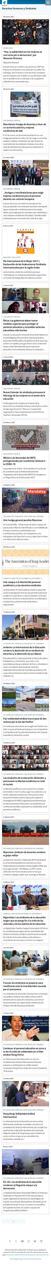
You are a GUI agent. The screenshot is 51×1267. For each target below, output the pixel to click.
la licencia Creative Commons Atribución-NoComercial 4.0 (27, 1255)
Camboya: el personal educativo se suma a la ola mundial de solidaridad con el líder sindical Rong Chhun (25, 1042)
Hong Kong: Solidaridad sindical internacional (25, 1109)
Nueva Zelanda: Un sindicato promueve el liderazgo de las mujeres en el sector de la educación (25, 386)
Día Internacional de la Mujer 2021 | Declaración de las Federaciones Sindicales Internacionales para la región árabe (25, 252)
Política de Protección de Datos (29, 1259)
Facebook (9, 1241)
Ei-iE (3, 3)
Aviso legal (14, 1259)
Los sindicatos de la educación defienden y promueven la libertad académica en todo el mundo (25, 776)
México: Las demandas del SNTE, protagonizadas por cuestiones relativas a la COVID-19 (25, 450)
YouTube (22, 1241)
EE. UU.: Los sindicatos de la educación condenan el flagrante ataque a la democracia (25, 1178)
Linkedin (41, 1241)
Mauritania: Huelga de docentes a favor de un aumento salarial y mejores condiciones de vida (25, 119)
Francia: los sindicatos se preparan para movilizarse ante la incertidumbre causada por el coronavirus (25, 976)
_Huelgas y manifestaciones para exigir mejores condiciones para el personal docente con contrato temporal (25, 188)
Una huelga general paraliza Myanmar (25, 512)
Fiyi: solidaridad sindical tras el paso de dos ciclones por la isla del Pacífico (25, 709)
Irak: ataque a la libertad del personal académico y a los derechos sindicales (25, 575)
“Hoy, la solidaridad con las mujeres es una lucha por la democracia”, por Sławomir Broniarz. (25, 49)
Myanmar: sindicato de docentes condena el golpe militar (25, 845)
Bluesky (34, 1241)
